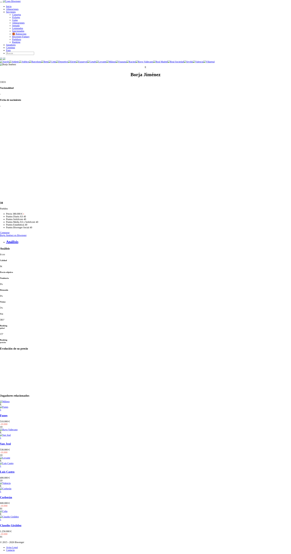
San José (5, 443)
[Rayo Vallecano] (144, 61)
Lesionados (17, 28)
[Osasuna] (121, 61)
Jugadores (11, 45)
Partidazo (16, 39)
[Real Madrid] (160, 61)
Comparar (5, 232)
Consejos (16, 14)
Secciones (11, 12)
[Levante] (101, 61)
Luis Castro (7, 471)
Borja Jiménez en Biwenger (13, 235)
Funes (3, 415)
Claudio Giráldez (10, 525)
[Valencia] (198, 61)
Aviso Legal (12, 547)
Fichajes (16, 17)
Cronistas (10, 47)
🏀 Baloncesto (19, 34)
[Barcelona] (35, 61)
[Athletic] (14, 61)
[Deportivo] (62, 61)
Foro (8, 50)
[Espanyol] (81, 61)
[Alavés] (4, 61)
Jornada (16, 25)
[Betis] (44, 61)
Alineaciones (12, 9)
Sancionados (18, 31)
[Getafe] (91, 61)
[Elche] (72, 61)
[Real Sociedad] (176, 61)
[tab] (148, 242)
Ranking (16, 42)
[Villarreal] (209, 61)
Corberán (6, 497)
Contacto (10, 550)
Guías (15, 20)
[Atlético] (24, 61)
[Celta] (52, 61)
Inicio (9, 6)
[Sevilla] (188, 61)
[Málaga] (111, 61)
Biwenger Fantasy (21, 36)
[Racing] (131, 61)
